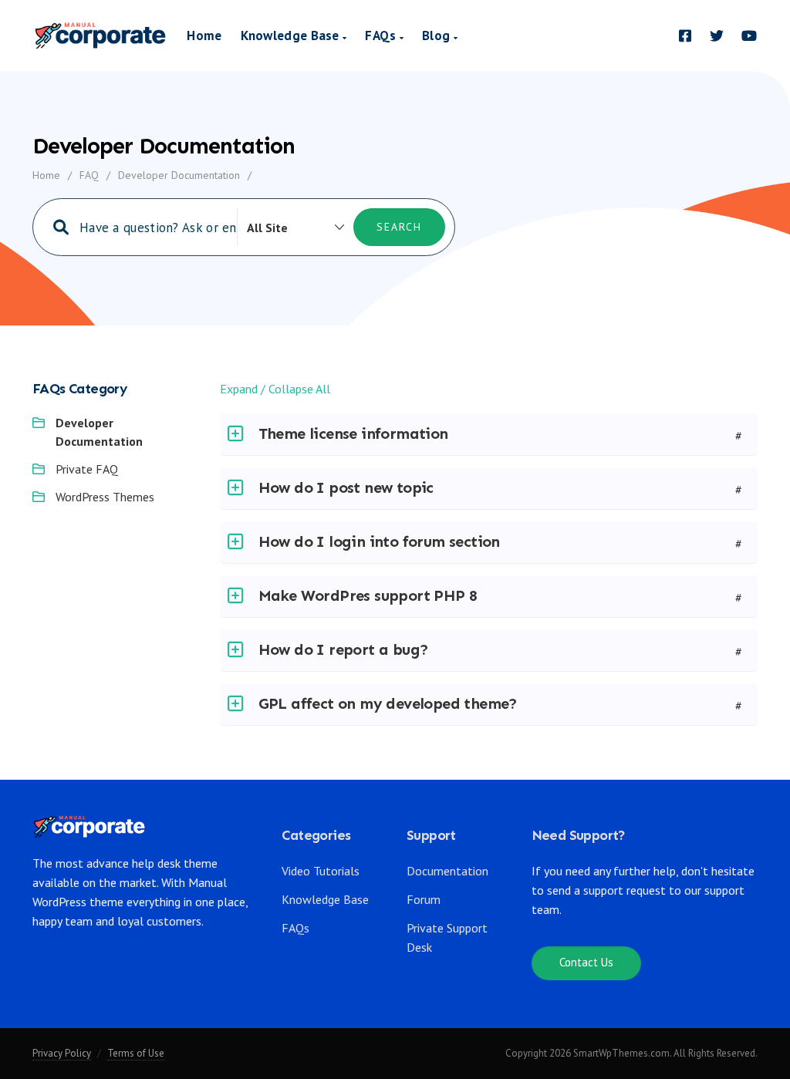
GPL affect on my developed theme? (388, 703)
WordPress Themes (105, 496)
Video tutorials (321, 870)
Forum (424, 899)
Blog (438, 35)
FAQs (382, 35)
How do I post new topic (346, 487)
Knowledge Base (292, 35)
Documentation (447, 870)
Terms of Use (135, 1053)
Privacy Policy (61, 1053)
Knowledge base (325, 899)
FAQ (89, 175)
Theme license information (353, 433)
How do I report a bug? (343, 649)
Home (204, 35)
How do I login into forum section (379, 541)
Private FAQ (87, 469)
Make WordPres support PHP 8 (368, 595)
